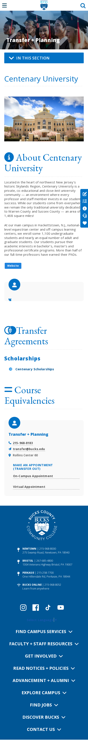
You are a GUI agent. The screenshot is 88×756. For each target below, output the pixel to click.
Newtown (29, 548)
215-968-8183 (23, 443)
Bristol (28, 560)
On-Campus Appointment (33, 476)
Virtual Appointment (29, 487)
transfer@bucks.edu (29, 449)
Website (13, 266)
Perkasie (28, 572)
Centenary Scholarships (34, 369)
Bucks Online (32, 584)
